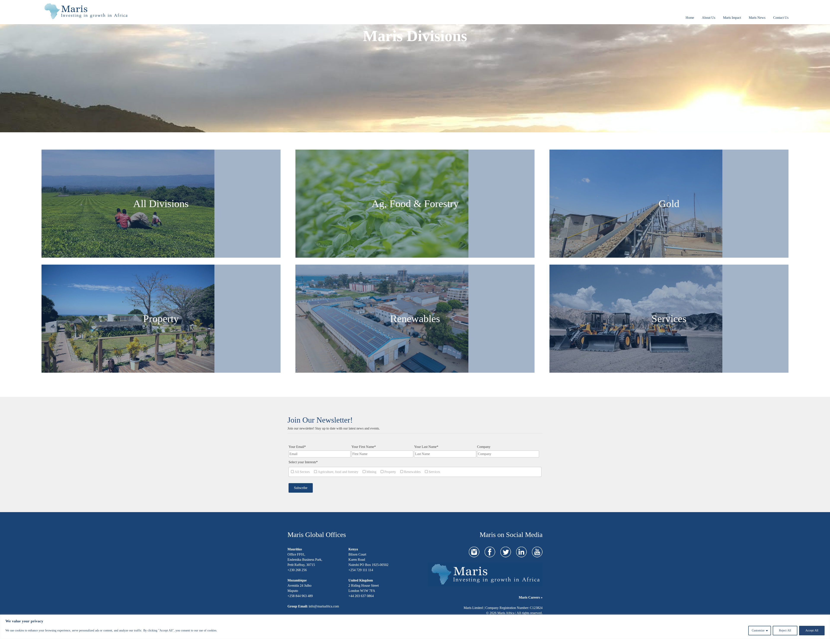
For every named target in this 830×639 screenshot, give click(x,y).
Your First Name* (363, 447)
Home (690, 17)
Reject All (785, 630)
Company (483, 447)
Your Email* (297, 447)
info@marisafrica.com (324, 606)
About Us (708, 17)
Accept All (811, 630)
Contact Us (780, 17)
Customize (758, 630)
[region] (415, 627)
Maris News (757, 17)
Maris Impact (732, 17)
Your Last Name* (426, 447)
